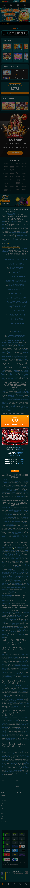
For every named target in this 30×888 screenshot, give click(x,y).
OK (15, 470)
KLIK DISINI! (19, 447)
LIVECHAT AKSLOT (15, 456)
